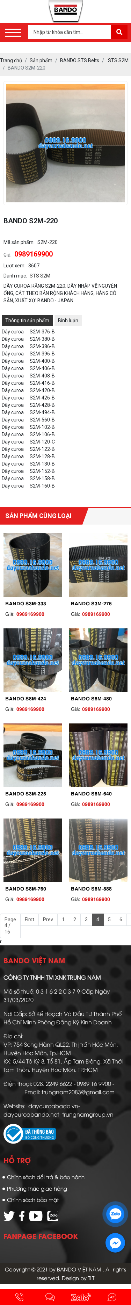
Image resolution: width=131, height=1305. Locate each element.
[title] (19, 1297)
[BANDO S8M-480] (98, 660)
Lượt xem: (14, 265)
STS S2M (40, 276)
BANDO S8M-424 (25, 697)
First (29, 919)
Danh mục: (15, 276)
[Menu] (13, 33)
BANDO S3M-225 (25, 793)
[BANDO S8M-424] (32, 660)
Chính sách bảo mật (33, 1199)
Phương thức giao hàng (37, 1188)
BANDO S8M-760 (25, 888)
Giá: (7, 255)
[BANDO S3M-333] (32, 565)
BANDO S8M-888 (91, 888)
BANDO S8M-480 (91, 697)
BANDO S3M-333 (25, 602)
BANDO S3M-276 (91, 602)
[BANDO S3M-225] (32, 755)
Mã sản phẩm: (19, 242)
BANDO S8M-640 (91, 793)
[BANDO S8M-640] (98, 755)
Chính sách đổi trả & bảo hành (46, 1176)
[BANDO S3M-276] (98, 565)
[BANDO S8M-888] (98, 850)
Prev (48, 919)
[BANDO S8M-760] (32, 850)
